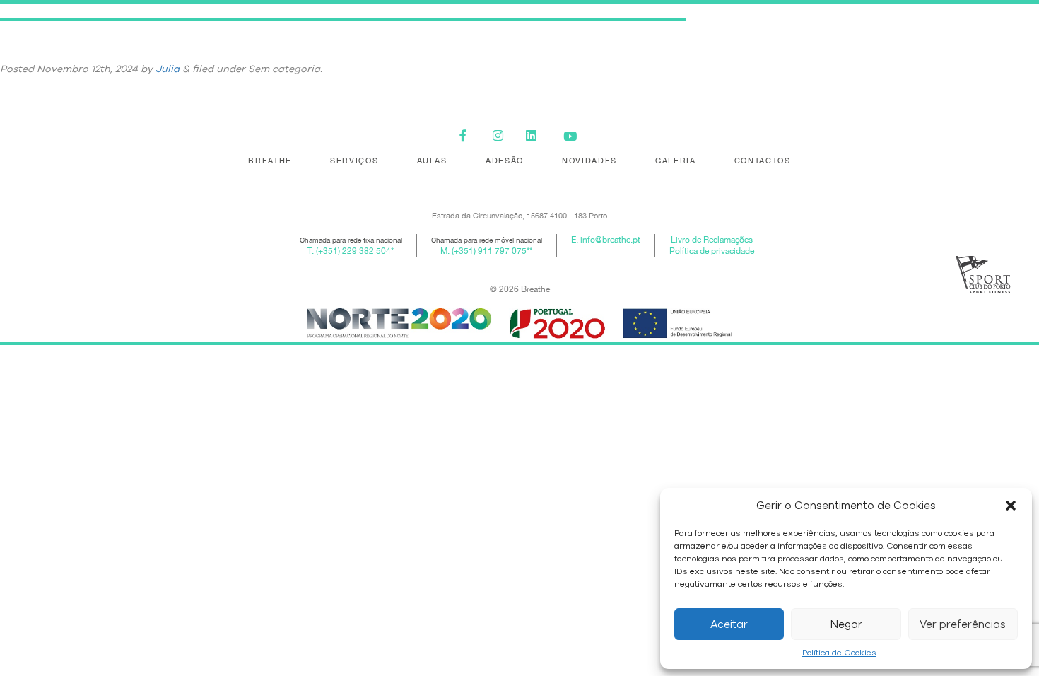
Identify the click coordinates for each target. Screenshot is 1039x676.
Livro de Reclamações (712, 240)
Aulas (432, 160)
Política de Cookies (839, 652)
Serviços (354, 160)
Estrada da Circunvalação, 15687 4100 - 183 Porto (519, 215)
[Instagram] (503, 136)
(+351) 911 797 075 (489, 251)
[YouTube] (569, 136)
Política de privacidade (711, 251)
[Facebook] (469, 136)
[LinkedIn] (536, 136)
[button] (1011, 506)
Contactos (762, 160)
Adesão (505, 160)
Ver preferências (963, 624)
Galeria (675, 160)
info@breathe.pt (610, 240)
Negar (846, 624)
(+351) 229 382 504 (353, 251)
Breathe (270, 160)
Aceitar (729, 624)
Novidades (589, 160)
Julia (167, 69)
